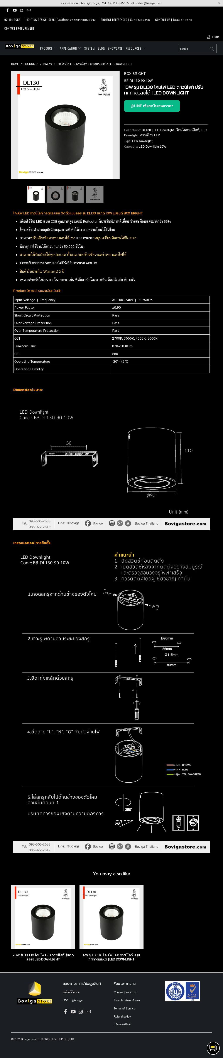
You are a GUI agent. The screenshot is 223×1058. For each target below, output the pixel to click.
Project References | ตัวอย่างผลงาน (125, 19)
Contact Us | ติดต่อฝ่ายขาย (173, 19)
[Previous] (17, 125)
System (89, 48)
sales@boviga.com (149, 3)
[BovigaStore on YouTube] (14, 10)
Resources (134, 48)
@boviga (93, 3)
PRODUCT (46, 48)
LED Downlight (142, 141)
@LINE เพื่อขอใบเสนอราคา (152, 106)
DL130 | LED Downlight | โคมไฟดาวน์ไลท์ (170, 130)
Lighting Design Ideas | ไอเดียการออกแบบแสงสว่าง (61, 19)
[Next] (114, 125)
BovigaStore (28, 1039)
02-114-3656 (117, 3)
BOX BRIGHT (135, 74)
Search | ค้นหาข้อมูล (127, 1000)
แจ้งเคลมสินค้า (123, 1024)
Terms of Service (124, 1008)
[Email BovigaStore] (28, 10)
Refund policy (122, 1016)
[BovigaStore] (20, 46)
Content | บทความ (125, 992)
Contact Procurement (19, 28)
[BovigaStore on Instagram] (22, 10)
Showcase (115, 48)
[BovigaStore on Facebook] (7, 10)
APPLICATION (69, 48)
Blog (101, 48)
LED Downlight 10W (152, 146)
